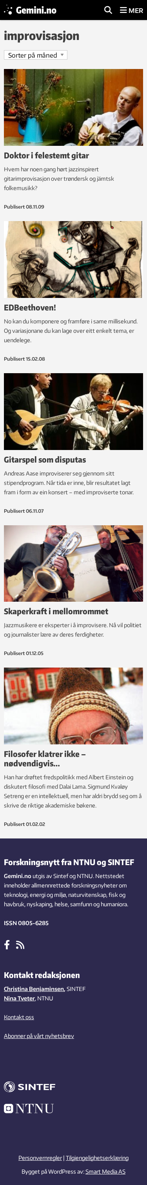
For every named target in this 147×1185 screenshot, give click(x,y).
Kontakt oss (19, 1017)
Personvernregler (40, 1157)
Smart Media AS (105, 1171)
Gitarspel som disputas (45, 459)
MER (135, 11)
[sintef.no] (73, 1088)
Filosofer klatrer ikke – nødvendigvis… (45, 758)
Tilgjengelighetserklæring (97, 1157)
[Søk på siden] (108, 10)
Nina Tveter (19, 998)
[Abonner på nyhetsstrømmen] (20, 944)
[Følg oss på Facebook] (7, 944)
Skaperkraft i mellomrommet (56, 611)
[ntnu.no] (73, 1110)
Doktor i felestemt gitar (46, 155)
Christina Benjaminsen (34, 988)
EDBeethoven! (30, 307)
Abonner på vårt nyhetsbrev (39, 1036)
